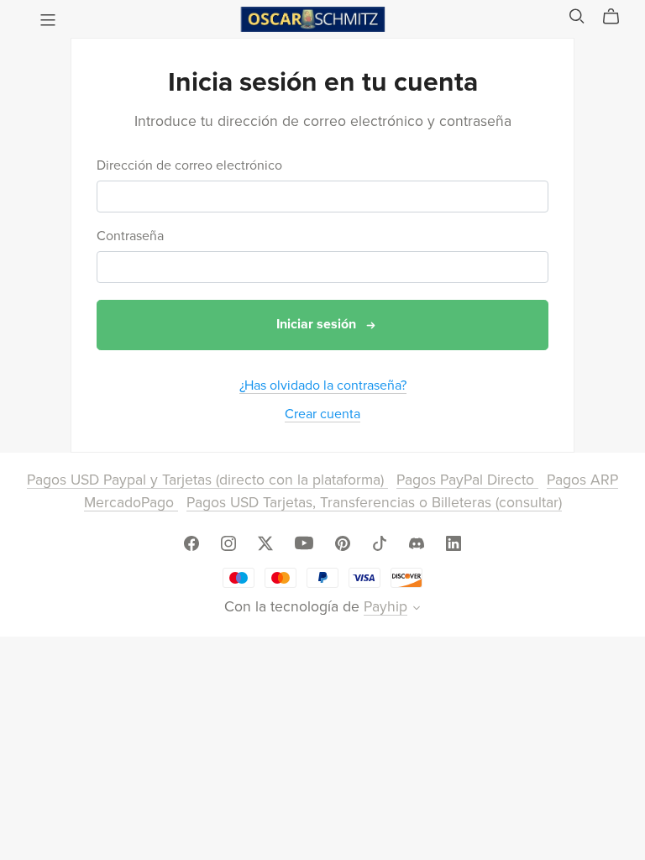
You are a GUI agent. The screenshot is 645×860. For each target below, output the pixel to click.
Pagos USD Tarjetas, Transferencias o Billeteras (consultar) (374, 502)
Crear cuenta (322, 414)
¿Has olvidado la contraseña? (322, 385)
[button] (417, 610)
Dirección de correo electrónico (189, 166)
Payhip (385, 607)
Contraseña (130, 236)
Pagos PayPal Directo (467, 480)
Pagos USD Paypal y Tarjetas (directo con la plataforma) (207, 480)
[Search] (577, 16)
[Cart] (618, 16)
